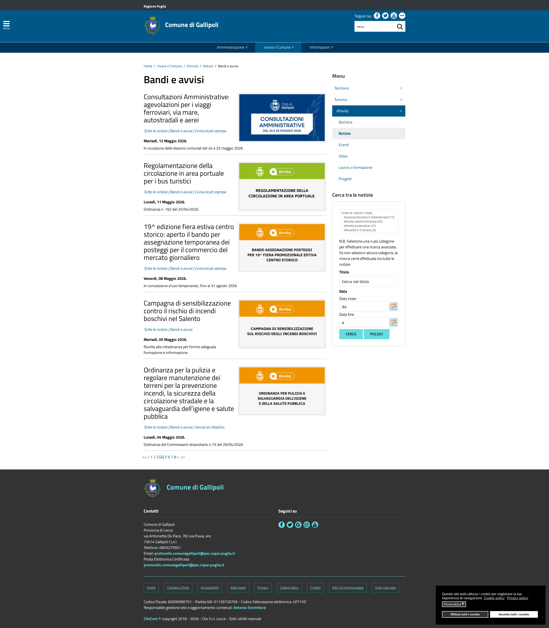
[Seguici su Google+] (298, 525)
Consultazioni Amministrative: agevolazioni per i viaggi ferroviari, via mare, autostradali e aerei (186, 108)
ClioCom (151, 619)
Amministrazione (230, 47)
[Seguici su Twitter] (385, 15)
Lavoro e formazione (355, 167)
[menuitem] (231, 47)
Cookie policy (289, 587)
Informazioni (320, 47)
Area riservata (385, 587)
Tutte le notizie (155, 131)
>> (183, 457)
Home (148, 66)
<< (144, 457)
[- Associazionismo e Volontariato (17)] (369, 217)
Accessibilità (210, 587)
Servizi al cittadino (209, 427)
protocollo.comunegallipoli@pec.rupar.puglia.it (194, 553)
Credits (315, 587)
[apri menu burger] (6, 23)
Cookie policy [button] (494, 598)
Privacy (263, 587)
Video (343, 156)
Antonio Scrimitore (250, 607)
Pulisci (376, 334)
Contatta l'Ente (178, 587)
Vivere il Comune (277, 47)
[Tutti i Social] (402, 15)
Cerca (351, 334)
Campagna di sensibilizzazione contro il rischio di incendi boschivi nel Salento (187, 311)
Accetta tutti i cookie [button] (514, 614)
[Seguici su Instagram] (306, 525)
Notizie (208, 66)
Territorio (341, 88)
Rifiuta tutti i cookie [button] (465, 614)
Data (343, 291)
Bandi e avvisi (181, 131)
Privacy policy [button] (517, 598)
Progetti (345, 179)
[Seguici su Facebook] (377, 15)
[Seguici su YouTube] (394, 15)
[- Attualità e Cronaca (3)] (369, 230)
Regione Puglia (155, 6)
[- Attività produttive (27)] (369, 226)
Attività (192, 66)
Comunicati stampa (210, 131)
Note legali (238, 587)
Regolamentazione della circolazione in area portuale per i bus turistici (184, 173)
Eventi (344, 145)
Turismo (340, 99)
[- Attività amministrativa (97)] (369, 221)
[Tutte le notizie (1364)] (369, 213)
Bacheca (345, 122)
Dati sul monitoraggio (347, 587)
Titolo (344, 272)
